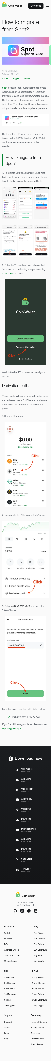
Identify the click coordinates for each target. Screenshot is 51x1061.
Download (36, 5)
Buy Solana (39, 944)
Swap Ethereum (39, 1000)
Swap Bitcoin (38, 977)
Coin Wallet (8, 273)
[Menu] (47, 6)
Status (7, 1027)
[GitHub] (15, 911)
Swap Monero (38, 983)
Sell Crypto (9, 1005)
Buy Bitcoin (39, 933)
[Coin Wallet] (12, 5)
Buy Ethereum (40, 950)
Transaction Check (13, 955)
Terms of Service (39, 1022)
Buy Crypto (39, 961)
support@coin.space (12, 728)
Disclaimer (35, 1033)
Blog (6, 1038)
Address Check (11, 950)
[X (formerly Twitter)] (22, 911)
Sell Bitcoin (9, 977)
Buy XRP (38, 955)
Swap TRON (38, 988)
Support (8, 1022)
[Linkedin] (35, 911)
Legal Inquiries (37, 1038)
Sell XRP (8, 1000)
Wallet (7, 933)
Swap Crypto (38, 1005)
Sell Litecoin (9, 983)
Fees (6, 1033)
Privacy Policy (37, 1027)
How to (5, 79)
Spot (4, 87)
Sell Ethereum (10, 994)
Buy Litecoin (39, 938)
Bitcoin (27, 79)
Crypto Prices (10, 961)
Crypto (16, 79)
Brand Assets (37, 1044)
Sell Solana (9, 988)
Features (8, 938)
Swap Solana (38, 994)
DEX (6, 944)
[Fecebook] (29, 911)
